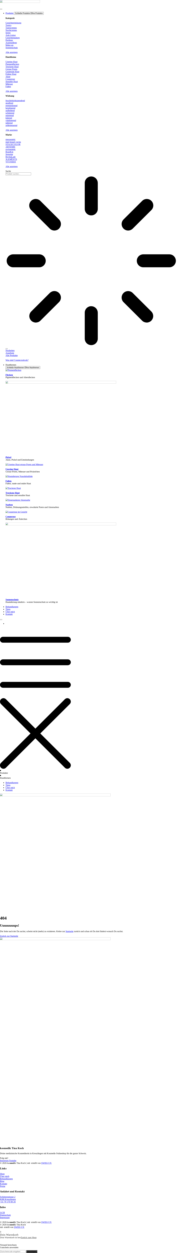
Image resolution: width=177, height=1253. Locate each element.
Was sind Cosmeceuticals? (17, 360)
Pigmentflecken (12, 64)
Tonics (8, 25)
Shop (2, 1174)
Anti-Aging (11, 35)
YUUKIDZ (11, 162)
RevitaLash (10, 157)
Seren (8, 33)
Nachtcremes (11, 30)
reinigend (10, 115)
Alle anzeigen (12, 52)
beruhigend (10, 108)
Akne (8, 76)
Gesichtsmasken (13, 38)
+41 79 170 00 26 (8, 1202)
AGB (2, 1212)
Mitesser (9, 84)
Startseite (69, 931)
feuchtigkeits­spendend (15, 100)
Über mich (4, 1176)
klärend (9, 118)
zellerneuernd (11, 125)
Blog (2, 1181)
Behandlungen (6, 1179)
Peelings (9, 40)
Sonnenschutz (12, 47)
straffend (9, 103)
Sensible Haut (12, 81)
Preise (2, 1186)
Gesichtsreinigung (13, 23)
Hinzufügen (31, 1252)
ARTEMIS (10, 147)
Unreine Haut (11, 62)
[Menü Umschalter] (1, 9)
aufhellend (10, 110)
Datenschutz (5, 1215)
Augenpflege (11, 42)
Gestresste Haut (12, 71)
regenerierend (11, 105)
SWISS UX (46, 1163)
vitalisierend (11, 120)
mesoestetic (10, 139)
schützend (10, 113)
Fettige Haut (11, 74)
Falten (8, 86)
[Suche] (7, 348)
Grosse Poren (11, 69)
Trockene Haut (12, 66)
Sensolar (9, 154)
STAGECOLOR (13, 144)
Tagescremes (11, 28)
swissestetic (11, 149)
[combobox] (18, 173)
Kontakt (3, 1184)
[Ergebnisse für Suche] (91, 261)
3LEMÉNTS (11, 159)
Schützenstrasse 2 (7, 1197)
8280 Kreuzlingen (8, 1199)
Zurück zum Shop (29, 1237)
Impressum (5, 1217)
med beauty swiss (13, 142)
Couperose (10, 79)
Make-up (9, 45)
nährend (9, 123)
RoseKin (9, 152)
